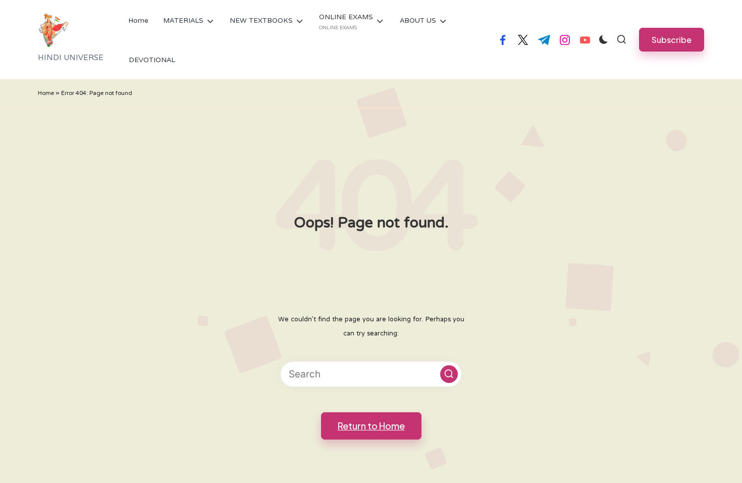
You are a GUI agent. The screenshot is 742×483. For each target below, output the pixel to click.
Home (46, 93)
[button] (671, 40)
